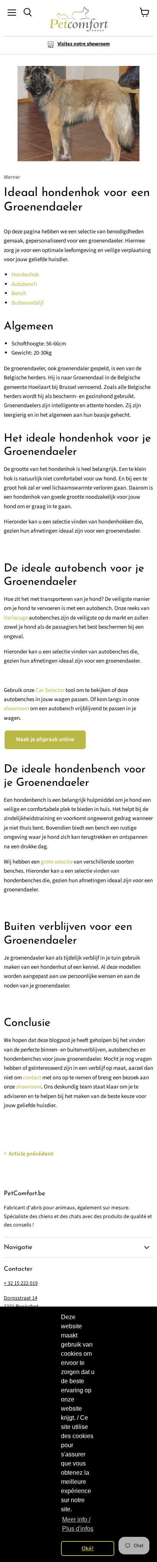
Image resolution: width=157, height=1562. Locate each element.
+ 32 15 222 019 (21, 1283)
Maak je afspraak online (45, 739)
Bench (18, 293)
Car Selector (49, 690)
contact (32, 1078)
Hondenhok (25, 275)
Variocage (16, 618)
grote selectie (56, 862)
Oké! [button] (88, 1548)
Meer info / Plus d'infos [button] (77, 1524)
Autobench (24, 284)
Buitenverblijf (27, 303)
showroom (16, 709)
